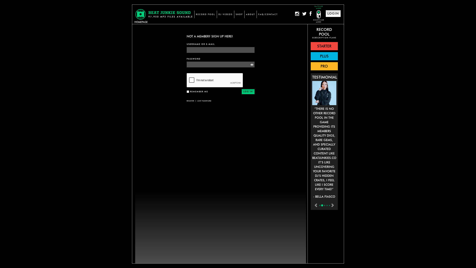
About (250, 14)
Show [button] (251, 64)
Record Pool (205, 14)
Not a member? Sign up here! (210, 36)
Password (193, 59)
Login (333, 13)
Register (190, 101)
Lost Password (204, 101)
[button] (324, 46)
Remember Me (199, 91)
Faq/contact (268, 14)
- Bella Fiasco (324, 196)
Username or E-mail (201, 44)
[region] (324, 144)
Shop (239, 14)
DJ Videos (225, 14)
